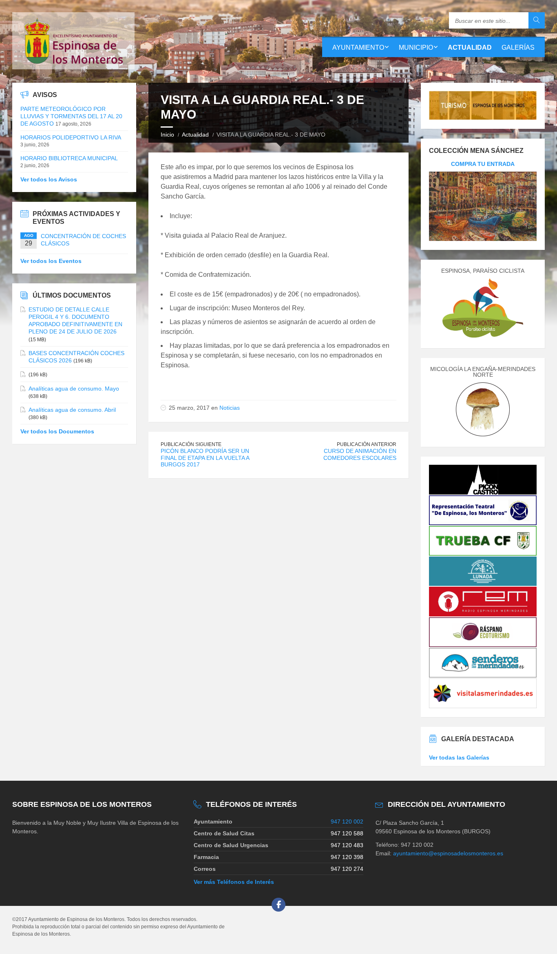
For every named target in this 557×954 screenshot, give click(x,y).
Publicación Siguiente (191, 444)
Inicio (167, 134)
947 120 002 (347, 821)
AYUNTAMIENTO (358, 47)
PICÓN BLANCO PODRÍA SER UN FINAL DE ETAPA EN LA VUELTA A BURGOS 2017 (205, 458)
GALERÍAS (518, 47)
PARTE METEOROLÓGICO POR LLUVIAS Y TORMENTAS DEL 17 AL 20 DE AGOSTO (71, 116)
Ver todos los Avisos (48, 179)
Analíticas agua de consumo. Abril (72, 409)
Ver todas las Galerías (459, 757)
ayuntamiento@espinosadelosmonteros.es (448, 853)
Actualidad (195, 134)
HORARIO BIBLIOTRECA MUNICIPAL (69, 158)
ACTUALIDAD (470, 47)
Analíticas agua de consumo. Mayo (74, 388)
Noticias (229, 407)
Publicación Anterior (366, 444)
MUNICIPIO (416, 47)
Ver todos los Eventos (51, 261)
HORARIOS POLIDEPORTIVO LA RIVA (70, 137)
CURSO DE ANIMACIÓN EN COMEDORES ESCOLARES (359, 454)
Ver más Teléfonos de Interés (234, 882)
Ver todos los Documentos (57, 431)
